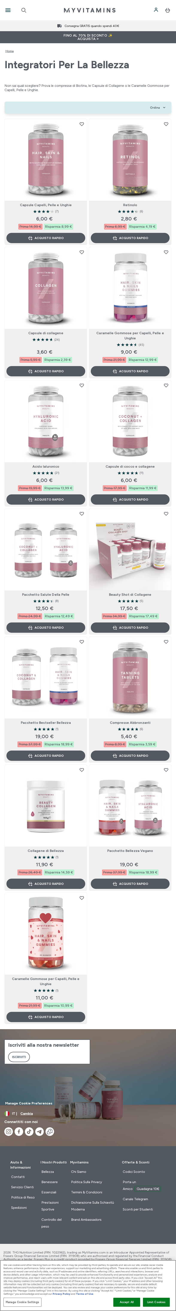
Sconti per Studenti (138, 1209)
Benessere (49, 1182)
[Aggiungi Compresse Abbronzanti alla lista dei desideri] (166, 641)
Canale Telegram (135, 1199)
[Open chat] (50, 1131)
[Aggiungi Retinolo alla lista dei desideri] (166, 124)
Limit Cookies (156, 1302)
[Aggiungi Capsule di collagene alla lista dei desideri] (81, 252)
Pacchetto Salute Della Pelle (46, 594)
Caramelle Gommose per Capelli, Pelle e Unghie (130, 335)
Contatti (18, 1177)
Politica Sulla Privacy (86, 1182)
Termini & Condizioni (86, 1192)
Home (9, 51)
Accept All (127, 1302)
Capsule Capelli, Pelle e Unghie (46, 205)
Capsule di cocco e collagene (130, 466)
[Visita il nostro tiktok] (29, 1131)
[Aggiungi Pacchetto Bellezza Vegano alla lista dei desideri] (166, 770)
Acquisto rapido (49, 238)
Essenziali (48, 1192)
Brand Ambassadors (86, 1219)
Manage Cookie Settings (22, 1302)
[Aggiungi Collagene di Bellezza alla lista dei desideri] (81, 770)
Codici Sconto (134, 1172)
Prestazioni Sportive (50, 1206)
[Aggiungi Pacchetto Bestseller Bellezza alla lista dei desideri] (81, 641)
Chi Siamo (78, 1172)
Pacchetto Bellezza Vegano (130, 851)
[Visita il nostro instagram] (8, 1131)
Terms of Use (84, 1293)
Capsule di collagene (45, 333)
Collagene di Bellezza (46, 851)
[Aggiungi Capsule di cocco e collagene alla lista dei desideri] (166, 385)
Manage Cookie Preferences (28, 1103)
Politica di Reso (23, 1197)
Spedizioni (19, 1207)
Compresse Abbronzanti (130, 722)
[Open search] (24, 10)
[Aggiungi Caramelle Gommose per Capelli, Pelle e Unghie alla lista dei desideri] (166, 252)
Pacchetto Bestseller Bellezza (46, 722)
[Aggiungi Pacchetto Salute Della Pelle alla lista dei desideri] (81, 513)
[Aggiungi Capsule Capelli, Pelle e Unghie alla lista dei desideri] (81, 124)
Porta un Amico (141, 1185)
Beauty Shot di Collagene (130, 594)
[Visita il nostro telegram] (39, 1131)
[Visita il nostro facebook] (19, 1131)
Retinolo (130, 205)
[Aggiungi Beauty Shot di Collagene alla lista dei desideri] (166, 513)
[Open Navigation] (8, 10)
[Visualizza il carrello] (167, 10)
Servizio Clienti (22, 1187)
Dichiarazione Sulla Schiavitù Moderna (92, 1206)
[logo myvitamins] (89, 10)
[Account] (156, 10)
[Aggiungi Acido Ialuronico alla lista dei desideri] (81, 385)
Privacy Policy (61, 1293)
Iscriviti (19, 1057)
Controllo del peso (51, 1223)
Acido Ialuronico (45, 466)
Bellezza (47, 1172)
